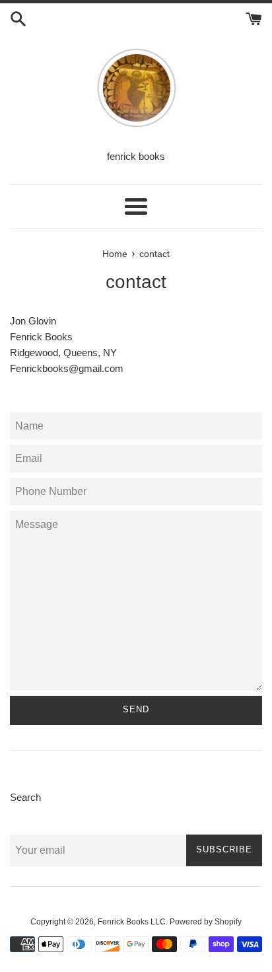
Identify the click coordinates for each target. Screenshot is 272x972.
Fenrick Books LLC (132, 921)
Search (25, 797)
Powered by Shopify (206, 921)
